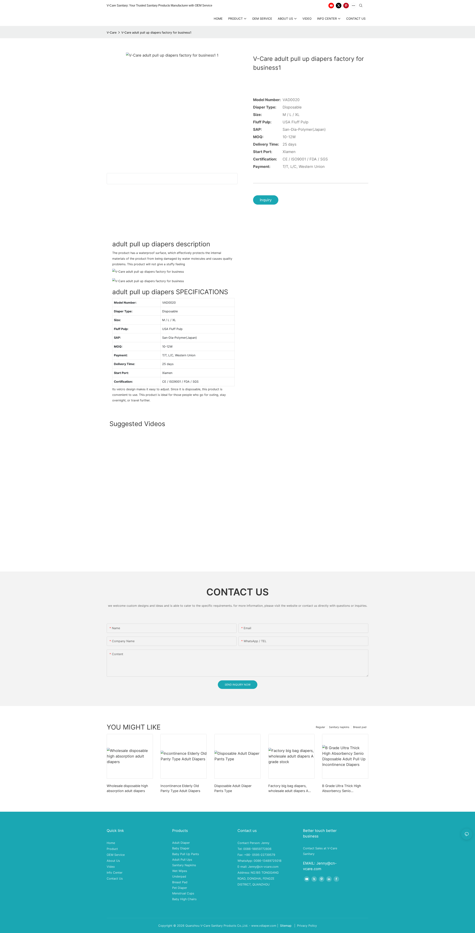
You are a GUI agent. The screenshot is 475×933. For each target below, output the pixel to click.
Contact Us (115, 878)
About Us (113, 861)
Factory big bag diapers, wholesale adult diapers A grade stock (288, 788)
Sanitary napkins (339, 727)
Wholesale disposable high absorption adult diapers (127, 788)
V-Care (112, 32)
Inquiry (266, 200)
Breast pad (359, 727)
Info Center (114, 872)
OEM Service (116, 855)
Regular (320, 727)
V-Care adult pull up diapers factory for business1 (156, 32)
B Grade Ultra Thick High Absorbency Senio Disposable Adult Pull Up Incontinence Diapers (341, 788)
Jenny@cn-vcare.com (263, 866)
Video (111, 866)
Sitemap (285, 925)
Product (112, 849)
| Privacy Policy (305, 925)
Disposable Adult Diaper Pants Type (233, 788)
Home (111, 843)
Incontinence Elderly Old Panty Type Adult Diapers (180, 788)
